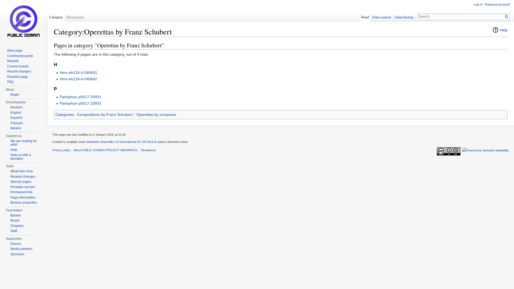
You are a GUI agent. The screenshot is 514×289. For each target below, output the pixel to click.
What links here (21, 171)
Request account (497, 4)
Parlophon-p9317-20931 (80, 97)
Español (16, 118)
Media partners (21, 249)
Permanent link (21, 192)
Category (56, 17)
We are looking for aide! (23, 143)
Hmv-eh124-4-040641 (78, 72)
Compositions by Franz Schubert (105, 114)
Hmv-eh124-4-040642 (78, 79)
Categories (64, 114)
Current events (18, 66)
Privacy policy (61, 150)
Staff (13, 231)
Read (365, 17)
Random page (17, 77)
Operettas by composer (156, 114)
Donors (15, 244)
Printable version (22, 187)
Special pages (20, 182)
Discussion (75, 17)
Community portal (20, 56)
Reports (13, 61)
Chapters (17, 226)
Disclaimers (148, 150)
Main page (15, 50)
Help (504, 30)
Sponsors (17, 254)
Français (16, 123)
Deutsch (16, 107)
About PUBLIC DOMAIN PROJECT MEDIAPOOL (106, 150)
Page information (22, 197)
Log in (478, 4)
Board (14, 220)
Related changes (22, 176)
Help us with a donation (20, 157)
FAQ (10, 82)
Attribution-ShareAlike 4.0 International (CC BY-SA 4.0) (121, 141)
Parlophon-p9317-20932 (80, 103)
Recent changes (19, 71)
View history (404, 17)
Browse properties (23, 202)
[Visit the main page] (23, 21)
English (15, 113)
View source (381, 17)
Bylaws (15, 215)
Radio (14, 95)
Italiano (15, 128)
